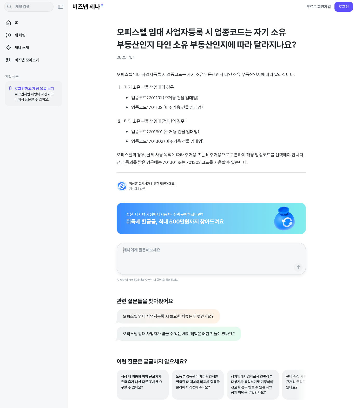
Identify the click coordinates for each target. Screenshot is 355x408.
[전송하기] (298, 267)
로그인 (344, 7)
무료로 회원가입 (318, 7)
